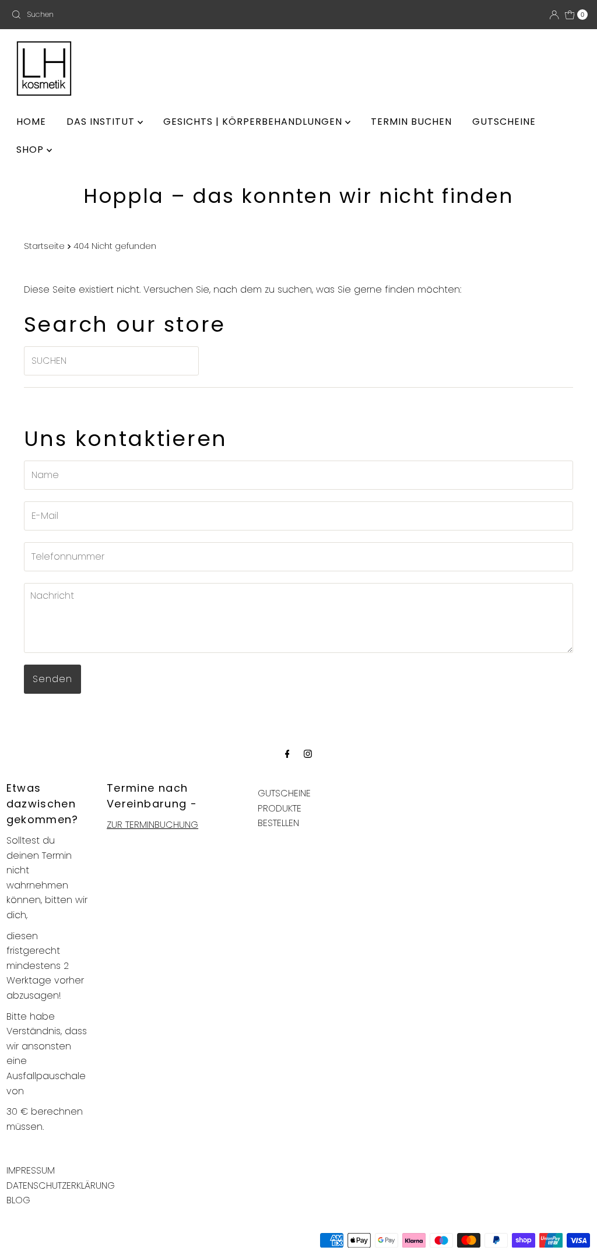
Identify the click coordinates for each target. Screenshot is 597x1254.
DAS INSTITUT (102, 121)
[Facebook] (287, 753)
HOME (31, 121)
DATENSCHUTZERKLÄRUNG (60, 1185)
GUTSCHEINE (504, 121)
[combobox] (100, 14)
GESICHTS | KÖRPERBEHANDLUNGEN (254, 121)
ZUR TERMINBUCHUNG (152, 824)
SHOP (31, 149)
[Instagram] (308, 753)
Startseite (44, 246)
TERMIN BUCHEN (411, 121)
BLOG (18, 1200)
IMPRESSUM (30, 1170)
